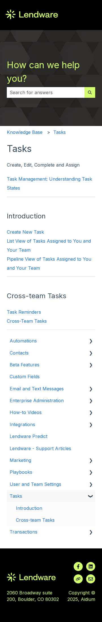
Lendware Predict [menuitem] (28, 436)
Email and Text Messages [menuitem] (37, 388)
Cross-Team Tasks (27, 321)
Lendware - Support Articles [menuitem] (40, 448)
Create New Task (25, 232)
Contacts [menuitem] (19, 353)
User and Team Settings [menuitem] (35, 484)
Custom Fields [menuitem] (25, 376)
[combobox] (45, 92)
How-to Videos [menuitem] (26, 412)
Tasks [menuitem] (16, 496)
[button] (90, 341)
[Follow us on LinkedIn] (90, 566)
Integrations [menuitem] (22, 424)
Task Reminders (24, 312)
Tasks (59, 132)
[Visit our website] (78, 578)
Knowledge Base (24, 132)
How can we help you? (43, 71)
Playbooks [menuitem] (21, 472)
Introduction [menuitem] (29, 508)
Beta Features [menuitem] (24, 365)
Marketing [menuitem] (20, 460)
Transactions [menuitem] (23, 532)
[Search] (89, 92)
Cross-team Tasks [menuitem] (35, 520)
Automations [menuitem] (23, 341)
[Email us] (90, 578)
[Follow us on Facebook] (78, 566)
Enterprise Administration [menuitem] (37, 400)
